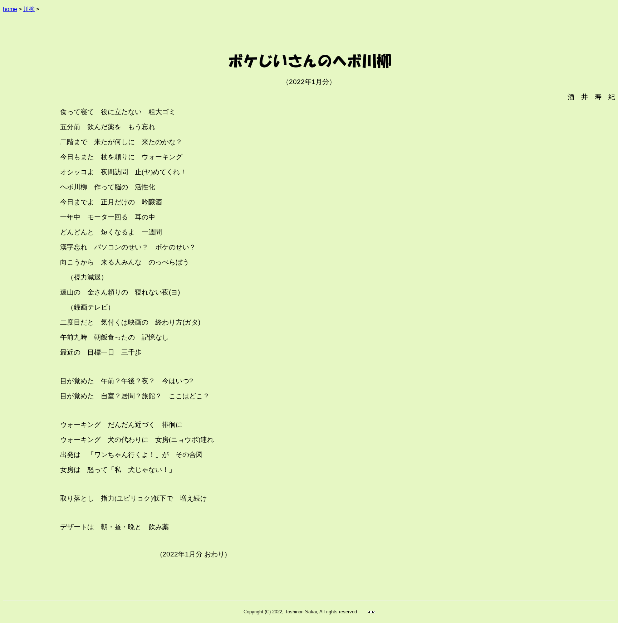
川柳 (29, 9)
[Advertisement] (309, 35)
